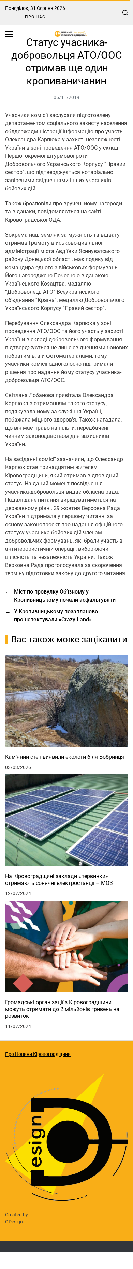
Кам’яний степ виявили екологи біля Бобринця (64, 757)
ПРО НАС (35, 17)
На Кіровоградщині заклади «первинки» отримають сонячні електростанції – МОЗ (59, 879)
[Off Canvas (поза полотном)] (9, 34)
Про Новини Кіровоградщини (38, 1054)
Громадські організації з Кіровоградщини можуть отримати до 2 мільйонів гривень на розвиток (62, 1009)
